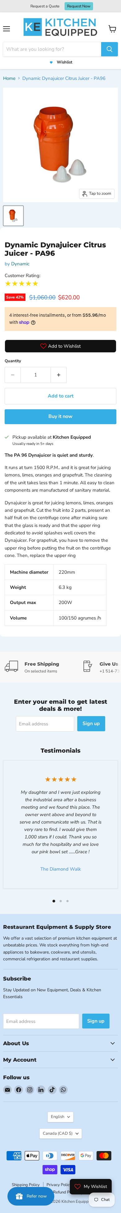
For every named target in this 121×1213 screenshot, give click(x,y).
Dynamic (20, 264)
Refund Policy (65, 1192)
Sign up (91, 723)
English (57, 1117)
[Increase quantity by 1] (59, 375)
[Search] (109, 49)
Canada (58, 1133)
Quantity (13, 361)
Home (9, 78)
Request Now (79, 6)
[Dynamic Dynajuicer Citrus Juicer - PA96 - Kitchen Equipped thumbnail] (13, 216)
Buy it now (60, 416)
